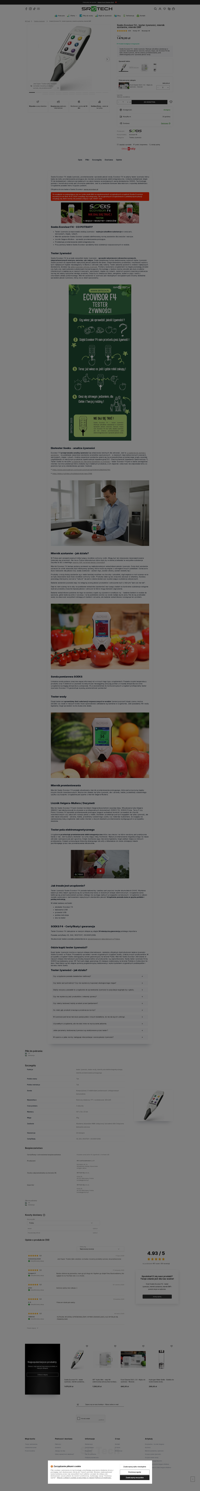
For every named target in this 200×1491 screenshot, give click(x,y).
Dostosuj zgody (134, 1472)
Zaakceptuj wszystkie (135, 1478)
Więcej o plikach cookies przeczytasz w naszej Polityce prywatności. (84, 1478)
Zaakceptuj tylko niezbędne (134, 1467)
